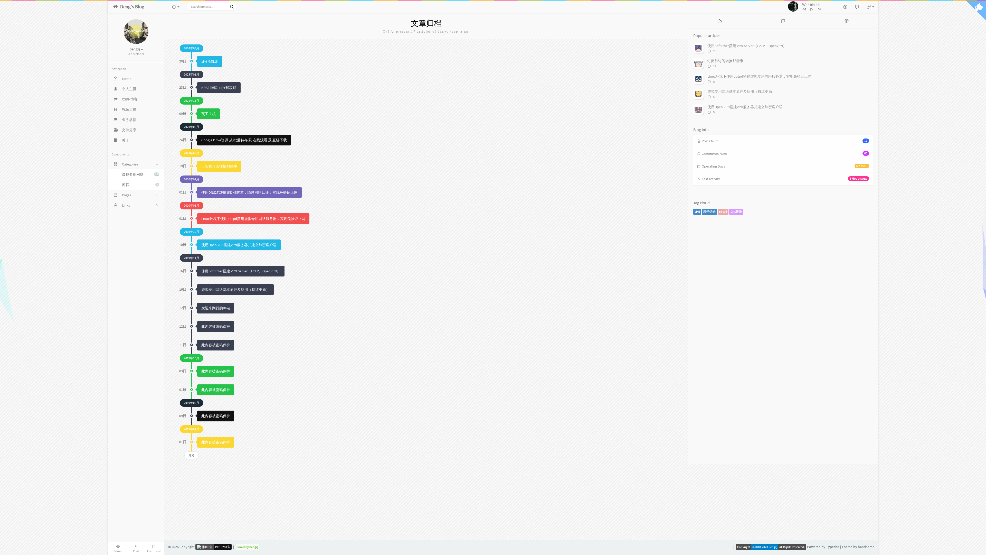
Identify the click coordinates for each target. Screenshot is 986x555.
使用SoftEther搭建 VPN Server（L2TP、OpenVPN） (240, 271)
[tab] (720, 20)
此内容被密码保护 (215, 326)
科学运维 (709, 212)
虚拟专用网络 (140, 174)
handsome (866, 546)
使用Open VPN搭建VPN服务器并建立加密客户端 (239, 245)
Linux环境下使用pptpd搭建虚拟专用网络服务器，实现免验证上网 (253, 218)
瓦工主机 (208, 114)
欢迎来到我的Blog (215, 308)
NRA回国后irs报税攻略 (218, 87)
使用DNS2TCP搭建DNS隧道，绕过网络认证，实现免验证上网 (249, 192)
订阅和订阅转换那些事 (219, 166)
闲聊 (140, 184)
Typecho (832, 546)
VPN (697, 212)
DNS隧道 (736, 212)
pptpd (723, 212)
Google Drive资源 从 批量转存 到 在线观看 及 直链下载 (244, 140)
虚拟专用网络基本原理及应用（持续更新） (235, 289)
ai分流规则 (209, 61)
